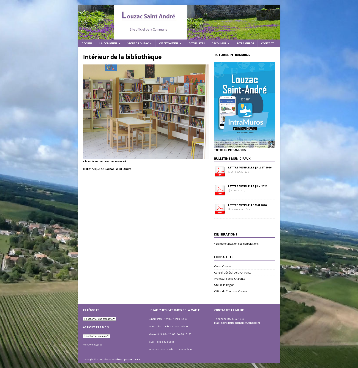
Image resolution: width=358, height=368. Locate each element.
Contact (267, 43)
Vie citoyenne (168, 43)
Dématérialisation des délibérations (237, 243)
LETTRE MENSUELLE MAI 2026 (247, 205)
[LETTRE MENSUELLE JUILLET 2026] (219, 175)
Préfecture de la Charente (229, 278)
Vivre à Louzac (138, 43)
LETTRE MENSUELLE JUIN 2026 (247, 186)
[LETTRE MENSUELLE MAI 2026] (219, 212)
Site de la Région (224, 285)
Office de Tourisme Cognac (230, 291)
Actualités (197, 43)
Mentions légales (92, 344)
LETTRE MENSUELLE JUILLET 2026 (249, 167)
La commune (108, 43)
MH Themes (134, 359)
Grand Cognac (222, 266)
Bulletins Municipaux (232, 159)
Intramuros (245, 43)
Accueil (87, 43)
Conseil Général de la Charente (232, 272)
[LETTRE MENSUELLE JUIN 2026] (219, 193)
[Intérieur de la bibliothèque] (146, 157)
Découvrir (219, 43)
